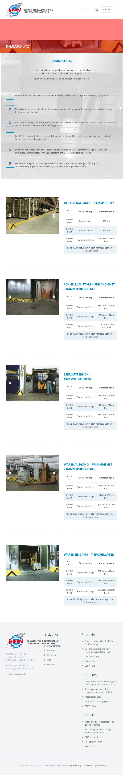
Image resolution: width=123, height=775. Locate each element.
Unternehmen (54, 645)
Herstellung (52, 655)
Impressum (74, 765)
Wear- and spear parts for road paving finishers (99, 723)
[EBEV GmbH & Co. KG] (29, 9)
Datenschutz (88, 765)
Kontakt (51, 664)
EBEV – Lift (90, 665)
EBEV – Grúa (90, 706)
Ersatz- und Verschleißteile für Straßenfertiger (99, 643)
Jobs (49, 659)
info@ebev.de (19, 673)
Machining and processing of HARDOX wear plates (98, 731)
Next (54, 215)
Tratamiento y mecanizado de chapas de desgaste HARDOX (99, 691)
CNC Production (92, 737)
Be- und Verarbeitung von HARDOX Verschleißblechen (98, 650)
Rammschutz (91, 661)
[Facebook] (61, 770)
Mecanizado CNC (93, 696)
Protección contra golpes (97, 701)
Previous (10, 215)
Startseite (51, 641)
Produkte (51, 650)
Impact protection (93, 741)
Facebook (101, 765)
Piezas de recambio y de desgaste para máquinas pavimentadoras (101, 683)
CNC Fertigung (92, 656)
